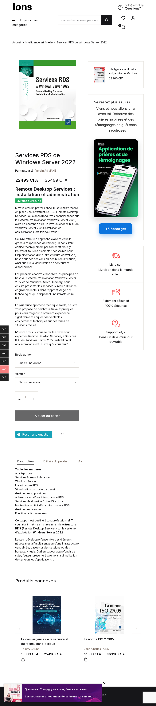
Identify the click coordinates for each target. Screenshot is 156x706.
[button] (133, 18)
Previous (19, 629)
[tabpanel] (47, 94)
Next (136, 629)
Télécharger (115, 229)
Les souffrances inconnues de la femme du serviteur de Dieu (60, 696)
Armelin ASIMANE (45, 170)
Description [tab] (25, 461)
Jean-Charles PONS (96, 648)
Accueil (16, 42)
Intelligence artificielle (39, 42)
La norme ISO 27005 (99, 639)
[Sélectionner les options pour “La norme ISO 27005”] (86, 659)
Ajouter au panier (47, 416)
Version (20, 373)
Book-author (23, 354)
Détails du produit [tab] (55, 461)
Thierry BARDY (30, 648)
